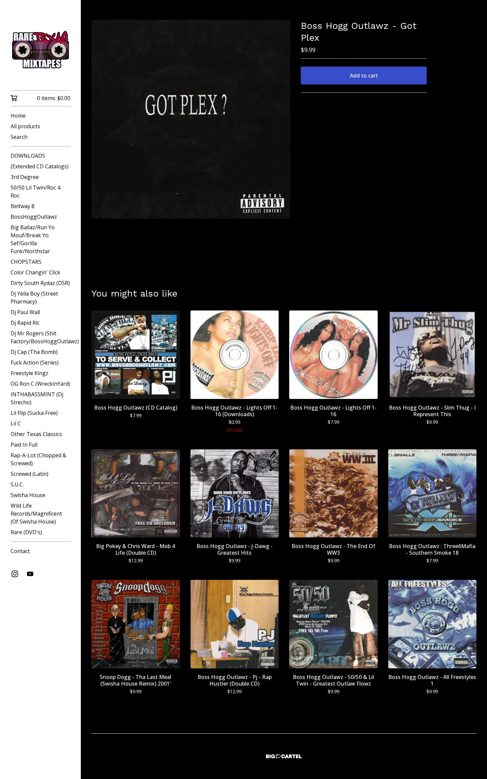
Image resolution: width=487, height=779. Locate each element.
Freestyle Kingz (29, 373)
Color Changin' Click (35, 272)
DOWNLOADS (28, 155)
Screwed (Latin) (29, 473)
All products (25, 126)
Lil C (16, 423)
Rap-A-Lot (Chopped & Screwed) (38, 459)
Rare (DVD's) (26, 532)
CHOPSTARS (26, 261)
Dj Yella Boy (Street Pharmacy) (34, 297)
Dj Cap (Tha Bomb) (34, 352)
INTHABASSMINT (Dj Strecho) (37, 398)
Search (19, 136)
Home (18, 115)
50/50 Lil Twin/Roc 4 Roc (35, 191)
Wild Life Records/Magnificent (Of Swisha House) (36, 513)
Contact (20, 551)
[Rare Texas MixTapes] (40, 50)
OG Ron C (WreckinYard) (40, 383)
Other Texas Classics (36, 434)
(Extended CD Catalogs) (40, 166)
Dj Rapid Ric (25, 322)
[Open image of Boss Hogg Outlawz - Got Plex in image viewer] (190, 119)
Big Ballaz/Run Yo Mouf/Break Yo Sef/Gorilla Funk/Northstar (33, 239)
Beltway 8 (22, 206)
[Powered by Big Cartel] (284, 756)
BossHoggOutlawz (34, 216)
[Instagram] (15, 574)
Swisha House (28, 495)
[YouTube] (30, 574)
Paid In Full (24, 444)
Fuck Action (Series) (35, 362)
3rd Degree (25, 177)
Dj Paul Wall (25, 312)
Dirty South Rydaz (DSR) (40, 283)
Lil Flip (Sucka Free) (34, 413)
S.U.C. (17, 484)
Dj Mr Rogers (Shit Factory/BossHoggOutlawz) (40, 337)
